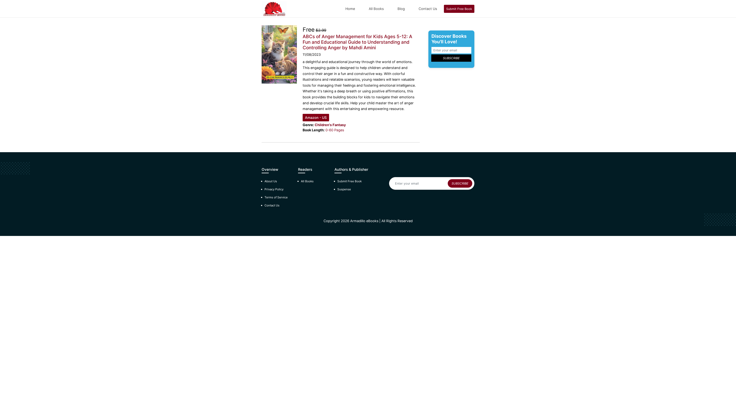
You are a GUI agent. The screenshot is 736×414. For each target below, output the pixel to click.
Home (350, 9)
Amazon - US (316, 118)
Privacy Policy (273, 189)
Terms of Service (276, 197)
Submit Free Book (459, 9)
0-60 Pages (334, 130)
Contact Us (428, 9)
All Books (376, 9)
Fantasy (339, 125)
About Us (270, 181)
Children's (323, 125)
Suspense (344, 189)
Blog (401, 9)
